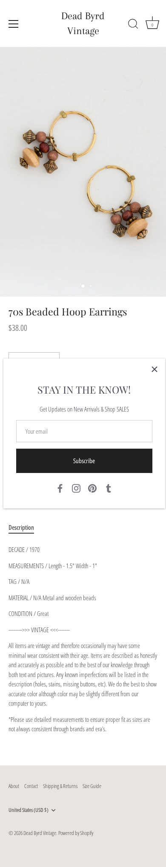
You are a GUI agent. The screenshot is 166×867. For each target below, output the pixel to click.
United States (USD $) (29, 810)
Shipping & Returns (60, 786)
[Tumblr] (108, 487)
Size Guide (92, 786)
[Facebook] (60, 487)
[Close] (154, 369)
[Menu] (13, 24)
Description (21, 527)
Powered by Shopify (75, 833)
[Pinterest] (92, 487)
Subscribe (84, 460)
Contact (31, 786)
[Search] (133, 25)
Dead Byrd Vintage (83, 23)
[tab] (26, 527)
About (14, 786)
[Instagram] (76, 487)
